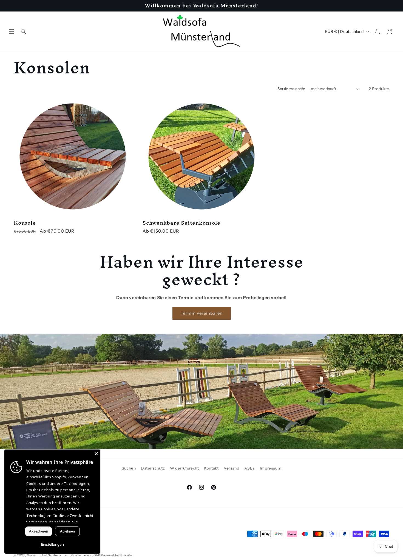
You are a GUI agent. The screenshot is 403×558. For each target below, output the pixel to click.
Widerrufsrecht (184, 468)
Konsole (25, 223)
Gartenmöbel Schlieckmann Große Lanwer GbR (63, 555)
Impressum (270, 468)
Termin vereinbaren (202, 313)
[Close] (96, 453)
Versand (231, 468)
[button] (11, 31)
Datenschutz (153, 468)
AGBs (249, 468)
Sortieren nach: (291, 88)
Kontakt (211, 468)
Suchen (129, 468)
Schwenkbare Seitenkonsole (181, 223)
